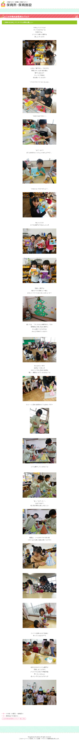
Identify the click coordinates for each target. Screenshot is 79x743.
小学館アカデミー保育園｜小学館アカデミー (17, 2)
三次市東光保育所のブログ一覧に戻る (14, 718)
